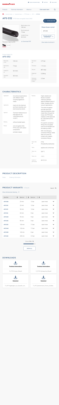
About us (29, 9)
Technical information (17, 9)
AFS (33, 14)
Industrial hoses (9, 14)
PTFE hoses (27, 14)
